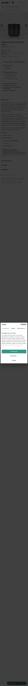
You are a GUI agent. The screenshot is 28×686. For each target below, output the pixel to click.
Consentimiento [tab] (5, 328)
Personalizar (13, 355)
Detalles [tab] (13, 328)
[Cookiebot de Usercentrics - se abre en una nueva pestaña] (20, 324)
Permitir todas (14, 351)
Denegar (14, 360)
